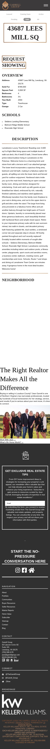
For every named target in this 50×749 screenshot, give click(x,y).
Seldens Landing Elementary (17, 121)
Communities (7, 600)
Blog (3, 628)
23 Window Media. (31, 724)
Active (41, 14)
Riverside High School (14, 128)
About (4, 592)
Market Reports (8, 610)
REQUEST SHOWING (13, 62)
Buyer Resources (8, 603)
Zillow (7, 681)
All (38, 19)
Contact (5, 625)
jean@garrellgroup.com (11, 655)
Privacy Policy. (23, 723)
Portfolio (5, 596)
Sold (27, 19)
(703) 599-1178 (7, 652)
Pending (14, 19)
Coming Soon (25, 14)
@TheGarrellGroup (12, 674)
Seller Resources (8, 607)
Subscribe (6, 617)
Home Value (6, 614)
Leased (9, 14)
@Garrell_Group (11, 678)
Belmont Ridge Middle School (17, 125)
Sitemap (5, 621)
